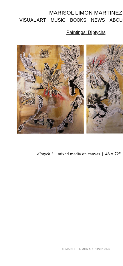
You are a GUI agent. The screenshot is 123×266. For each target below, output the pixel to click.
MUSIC (58, 20)
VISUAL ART (35, 20)
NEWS (96, 20)
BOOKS (78, 20)
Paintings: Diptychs (85, 32)
